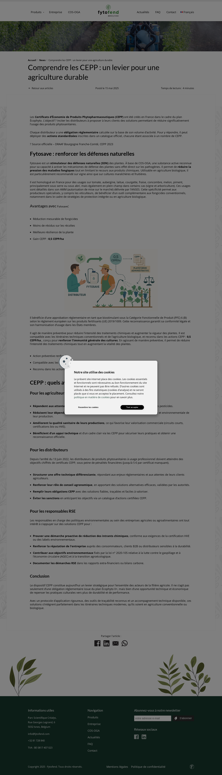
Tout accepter (132, 407)
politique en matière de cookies (92, 397)
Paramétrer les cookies (88, 407)
